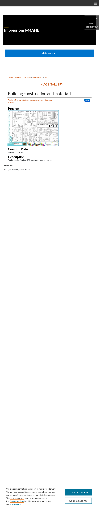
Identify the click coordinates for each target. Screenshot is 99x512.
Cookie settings (17, 501)
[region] (49, 496)
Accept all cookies (78, 492)
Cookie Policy (16, 504)
